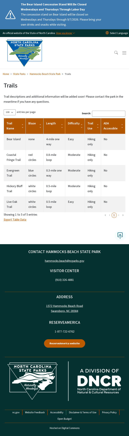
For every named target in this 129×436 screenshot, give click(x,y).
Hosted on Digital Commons (65, 428)
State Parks (19, 74)
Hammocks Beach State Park (45, 74)
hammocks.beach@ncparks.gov (64, 261)
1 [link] (114, 215)
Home (6, 74)
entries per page (26, 112)
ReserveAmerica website (65, 343)
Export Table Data (15, 220)
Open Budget (64, 419)
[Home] (24, 41)
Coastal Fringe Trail (14, 157)
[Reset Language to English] (107, 33)
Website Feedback (35, 412)
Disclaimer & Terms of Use (82, 412)
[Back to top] (120, 235)
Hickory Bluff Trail (14, 188)
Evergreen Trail (13, 173)
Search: (86, 113)
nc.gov (15, 412)
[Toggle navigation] (124, 53)
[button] (114, 53)
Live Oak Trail (12, 204)
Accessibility (56, 412)
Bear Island (14, 139)
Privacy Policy (109, 412)
